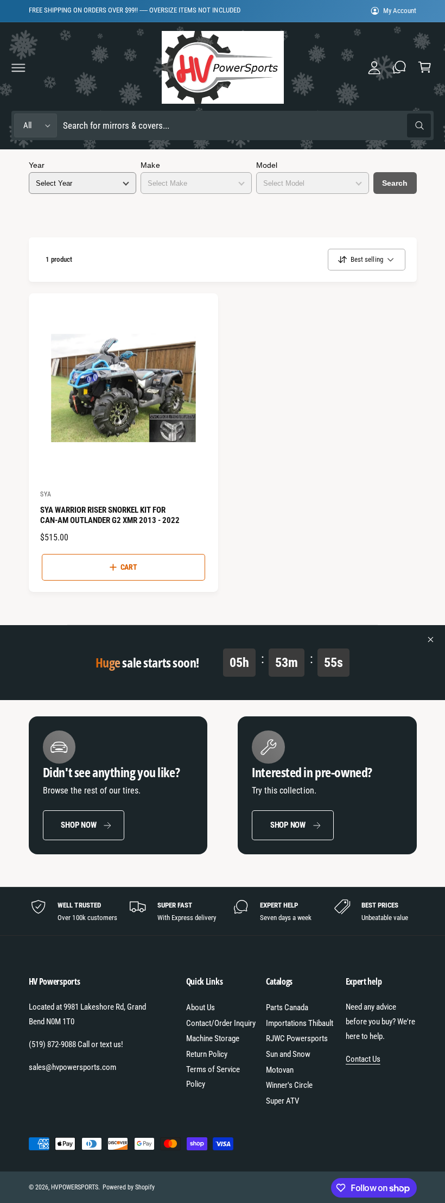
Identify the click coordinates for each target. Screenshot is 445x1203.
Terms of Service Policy (213, 1077)
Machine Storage (212, 1038)
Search (395, 183)
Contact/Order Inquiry (221, 1023)
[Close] (431, 639)
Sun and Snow (288, 1054)
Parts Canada (287, 1007)
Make (150, 165)
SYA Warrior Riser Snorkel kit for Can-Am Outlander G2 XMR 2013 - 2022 (110, 515)
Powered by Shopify (129, 1187)
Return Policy (206, 1054)
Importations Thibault (299, 1023)
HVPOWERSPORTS (74, 1187)
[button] (18, 67)
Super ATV (282, 1101)
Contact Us (363, 1059)
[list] (223, 911)
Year (36, 165)
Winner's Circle (289, 1085)
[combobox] (247, 126)
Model (266, 165)
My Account (399, 11)
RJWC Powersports (297, 1038)
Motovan (280, 1070)
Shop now (78, 825)
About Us (200, 1007)
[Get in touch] (399, 67)
